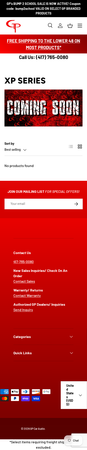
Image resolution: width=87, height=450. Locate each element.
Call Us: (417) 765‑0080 (43, 57)
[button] (70, 26)
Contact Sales (24, 281)
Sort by (9, 143)
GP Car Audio (37, 428)
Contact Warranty (27, 295)
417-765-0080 (23, 261)
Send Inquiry (23, 309)
